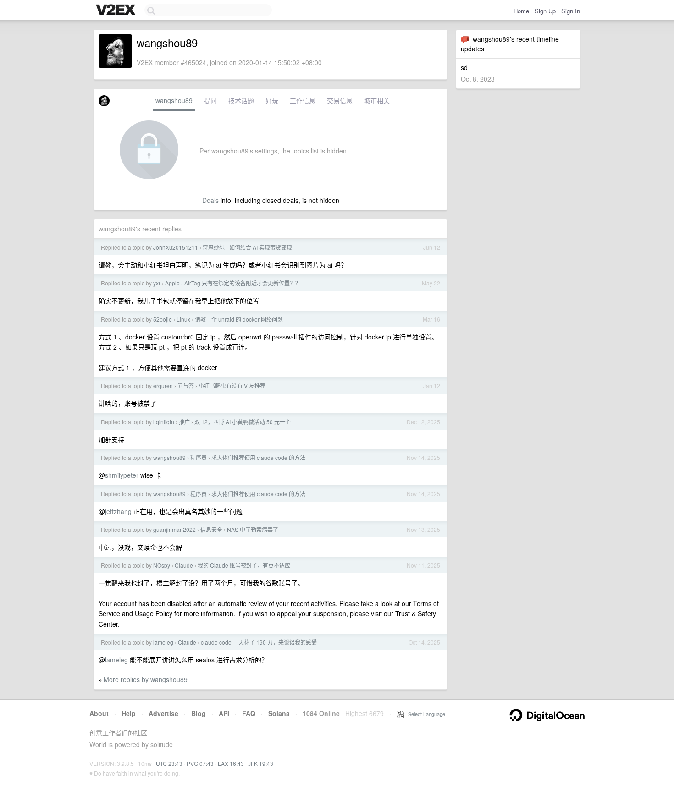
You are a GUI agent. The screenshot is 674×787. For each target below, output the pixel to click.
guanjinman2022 (174, 529)
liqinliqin (163, 422)
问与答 (185, 385)
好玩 (271, 100)
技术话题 (241, 100)
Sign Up (545, 10)
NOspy (161, 565)
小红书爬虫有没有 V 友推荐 (232, 385)
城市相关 (377, 100)
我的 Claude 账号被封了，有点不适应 (244, 565)
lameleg (163, 642)
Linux (183, 319)
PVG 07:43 (200, 763)
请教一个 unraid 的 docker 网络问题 (239, 319)
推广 (184, 422)
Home (521, 10)
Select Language (424, 713)
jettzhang (118, 511)
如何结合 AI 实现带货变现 (260, 247)
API (224, 713)
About (99, 713)
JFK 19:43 (260, 763)
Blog (198, 713)
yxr (156, 283)
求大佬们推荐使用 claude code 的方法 (258, 457)
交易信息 (340, 100)
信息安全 (211, 529)
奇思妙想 (214, 247)
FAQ (248, 713)
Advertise (163, 713)
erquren (163, 385)
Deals (210, 200)
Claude (184, 565)
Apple (172, 283)
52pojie (162, 319)
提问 (210, 100)
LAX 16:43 (231, 763)
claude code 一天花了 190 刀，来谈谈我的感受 (259, 642)
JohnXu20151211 (175, 247)
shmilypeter (121, 475)
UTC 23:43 (169, 763)
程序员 (198, 457)
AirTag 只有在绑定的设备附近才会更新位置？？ (242, 283)
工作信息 (302, 100)
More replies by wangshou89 (146, 679)
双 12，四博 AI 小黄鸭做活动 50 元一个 (242, 422)
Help (129, 713)
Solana (279, 713)
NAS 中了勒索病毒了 (252, 529)
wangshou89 (174, 100)
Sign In (570, 10)
